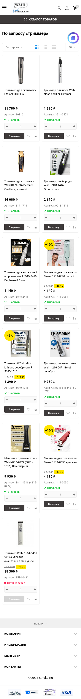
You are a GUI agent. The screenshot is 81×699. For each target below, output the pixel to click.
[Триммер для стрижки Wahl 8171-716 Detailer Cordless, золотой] (20, 161)
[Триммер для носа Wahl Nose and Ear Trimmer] (60, 70)
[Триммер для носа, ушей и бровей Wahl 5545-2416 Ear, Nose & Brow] (20, 252)
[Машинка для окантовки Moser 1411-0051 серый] (60, 252)
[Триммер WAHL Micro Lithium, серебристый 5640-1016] (20, 343)
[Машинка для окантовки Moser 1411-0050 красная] (60, 438)
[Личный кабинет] (66, 7)
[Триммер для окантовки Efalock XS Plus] (20, 70)
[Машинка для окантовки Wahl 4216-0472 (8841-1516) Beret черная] (20, 438)
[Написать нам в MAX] (73, 37)
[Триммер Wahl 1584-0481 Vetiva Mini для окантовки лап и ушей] (20, 533)
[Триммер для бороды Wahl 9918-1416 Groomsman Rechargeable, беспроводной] (60, 161)
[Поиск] (59, 7)
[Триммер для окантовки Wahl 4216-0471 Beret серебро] (60, 343)
